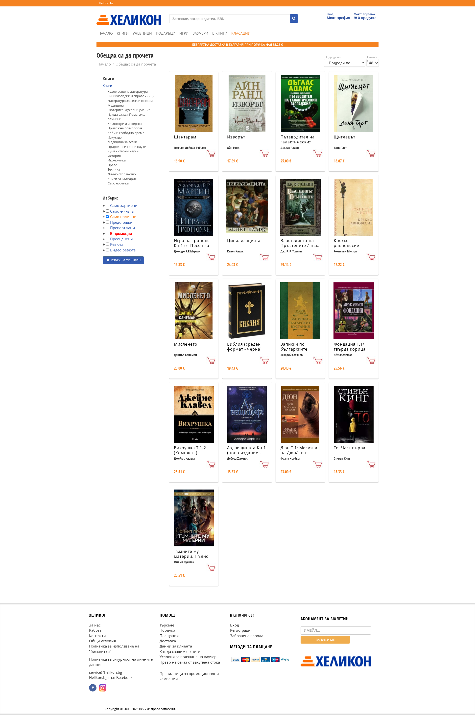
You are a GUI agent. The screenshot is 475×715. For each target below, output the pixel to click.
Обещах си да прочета (136, 64)
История (114, 156)
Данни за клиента (176, 646)
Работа (95, 630)
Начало (105, 33)
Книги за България (122, 179)
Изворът (236, 137)
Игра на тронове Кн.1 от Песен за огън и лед (192, 246)
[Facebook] (92, 688)
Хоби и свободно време (126, 133)
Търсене (167, 624)
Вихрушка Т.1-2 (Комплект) (190, 450)
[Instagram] (102, 688)
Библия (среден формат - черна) (244, 346)
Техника (114, 169)
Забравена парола (246, 635)
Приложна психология (125, 128)
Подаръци (165, 33)
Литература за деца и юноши (130, 100)
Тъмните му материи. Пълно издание (191, 556)
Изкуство (115, 137)
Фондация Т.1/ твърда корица (350, 346)
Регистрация (241, 630)
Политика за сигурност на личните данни (121, 662)
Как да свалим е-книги (180, 651)
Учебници (142, 33)
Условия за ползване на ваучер (188, 656)
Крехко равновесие (346, 243)
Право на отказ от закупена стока (190, 661)
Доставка (168, 640)
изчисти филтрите (125, 260)
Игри (184, 33)
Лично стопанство (122, 174)
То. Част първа (349, 447)
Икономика (117, 160)
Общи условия (102, 640)
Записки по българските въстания (294, 349)
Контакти (97, 635)
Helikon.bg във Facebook (111, 677)
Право (112, 165)
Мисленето (185, 344)
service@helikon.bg (105, 672)
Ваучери (200, 33)
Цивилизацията (244, 240)
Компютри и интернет (125, 123)
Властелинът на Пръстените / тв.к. (300, 243)
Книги (123, 33)
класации (241, 33)
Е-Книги (219, 33)
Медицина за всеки (122, 142)
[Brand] (129, 15)
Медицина (116, 105)
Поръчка (167, 630)
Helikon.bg (106, 3)
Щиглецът (344, 137)
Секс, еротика (118, 183)
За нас (94, 624)
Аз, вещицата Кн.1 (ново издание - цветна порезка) (246, 453)
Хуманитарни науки (123, 151)
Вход (234, 624)
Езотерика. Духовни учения (129, 110)
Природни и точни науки (127, 146)
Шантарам (185, 137)
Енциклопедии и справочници (131, 96)
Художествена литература (128, 91)
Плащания (169, 635)
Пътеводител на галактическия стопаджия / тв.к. (299, 142)
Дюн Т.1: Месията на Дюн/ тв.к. (299, 450)
